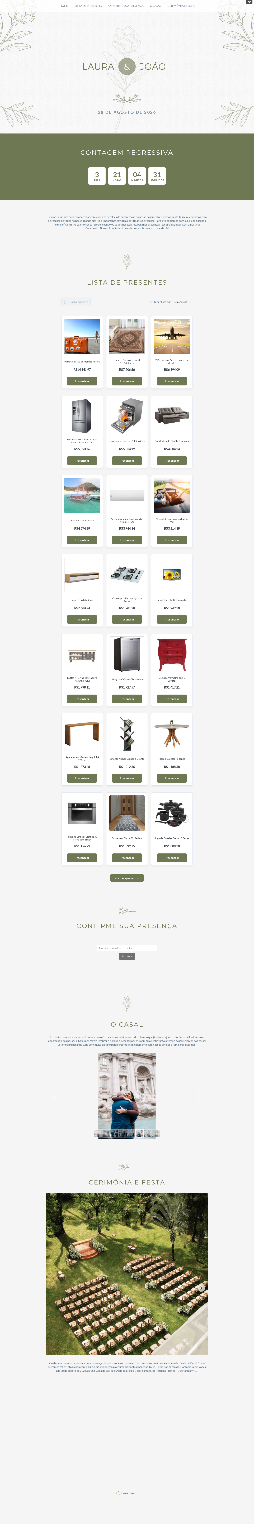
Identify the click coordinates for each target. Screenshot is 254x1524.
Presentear (82, 381)
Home (64, 5)
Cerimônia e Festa (181, 5)
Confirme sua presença (126, 5)
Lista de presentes (88, 5)
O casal (155, 5)
